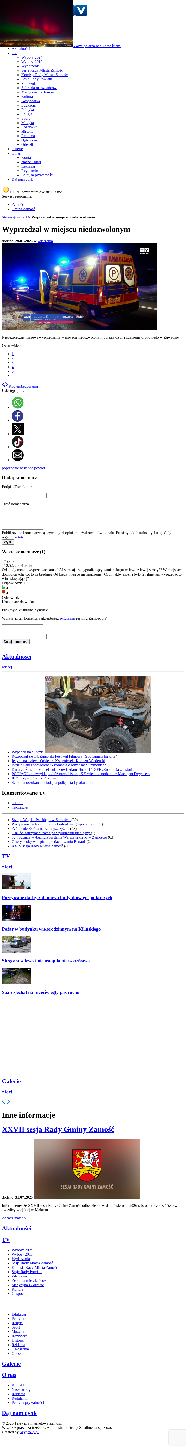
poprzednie (10, 468)
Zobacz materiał (14, 1218)
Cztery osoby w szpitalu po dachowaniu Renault (49, 842)
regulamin (67, 618)
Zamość (18, 204)
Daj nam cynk (19, 1413)
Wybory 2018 (31, 62)
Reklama (28, 136)
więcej (7, 667)
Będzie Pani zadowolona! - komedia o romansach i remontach (59, 765)
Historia (27, 131)
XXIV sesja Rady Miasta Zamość (38, 846)
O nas (9, 1375)
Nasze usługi (31, 162)
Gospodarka (30, 101)
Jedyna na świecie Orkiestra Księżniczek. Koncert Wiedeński (58, 761)
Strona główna (13, 217)
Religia (26, 114)
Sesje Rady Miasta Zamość (42, 70)
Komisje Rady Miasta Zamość (44, 75)
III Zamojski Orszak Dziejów (34, 778)
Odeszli (27, 144)
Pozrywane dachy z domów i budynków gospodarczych (55, 824)
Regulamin (29, 171)
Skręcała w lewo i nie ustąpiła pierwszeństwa (46, 960)
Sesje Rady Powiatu (36, 79)
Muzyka (27, 123)
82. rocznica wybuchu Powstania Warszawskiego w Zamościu (60, 837)
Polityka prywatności (37, 175)
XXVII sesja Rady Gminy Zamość (58, 1129)
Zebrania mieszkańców (39, 88)
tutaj (21, 537)
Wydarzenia (30, 66)
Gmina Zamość (23, 209)
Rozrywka (29, 127)
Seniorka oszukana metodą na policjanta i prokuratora (52, 782)
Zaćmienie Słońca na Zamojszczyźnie (41, 828)
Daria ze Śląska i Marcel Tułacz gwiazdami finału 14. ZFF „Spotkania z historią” (73, 769)
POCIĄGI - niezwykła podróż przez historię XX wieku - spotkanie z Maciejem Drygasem (81, 774)
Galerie (11, 1081)
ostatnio (17, 803)
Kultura (27, 96)
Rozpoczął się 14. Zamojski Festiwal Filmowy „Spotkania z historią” (64, 756)
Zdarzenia (29, 83)
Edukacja (28, 105)
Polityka (27, 110)
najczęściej (20, 807)
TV (28, 217)
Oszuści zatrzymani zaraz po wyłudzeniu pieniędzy (51, 833)
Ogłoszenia (30, 140)
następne (26, 468)
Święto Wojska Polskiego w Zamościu (41, 820)
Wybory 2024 (31, 57)
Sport (25, 118)
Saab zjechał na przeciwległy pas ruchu (41, 992)
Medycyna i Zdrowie (37, 92)
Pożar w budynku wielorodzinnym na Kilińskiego (51, 929)
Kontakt (27, 158)
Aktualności (16, 657)
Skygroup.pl (29, 1432)
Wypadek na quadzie (28, 752)
